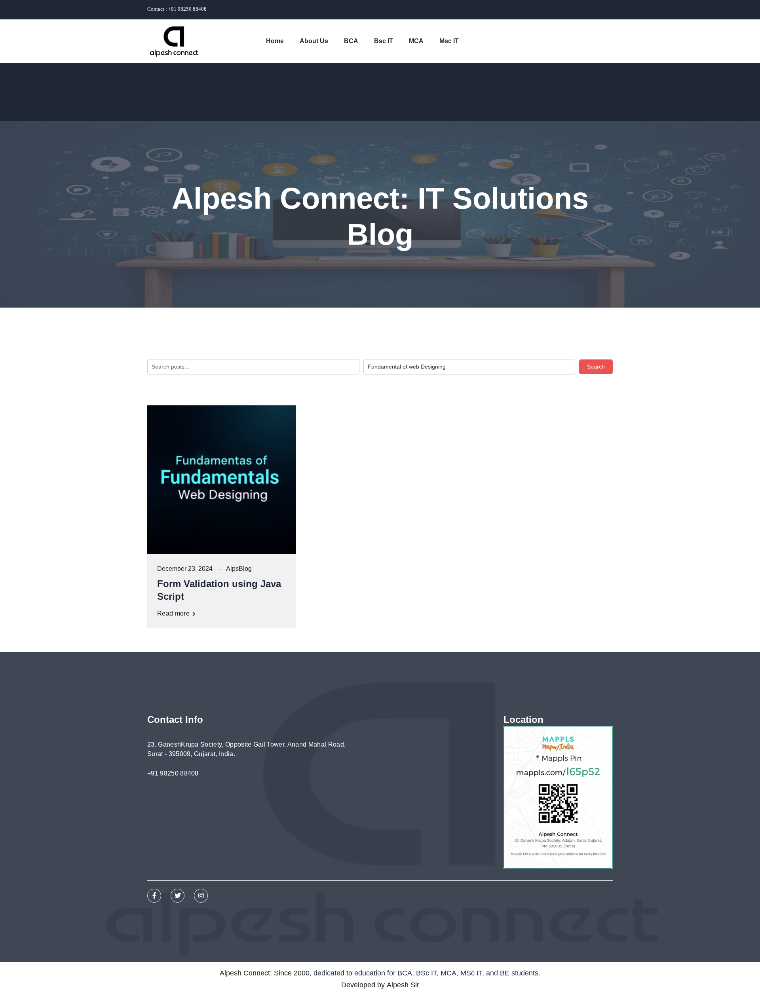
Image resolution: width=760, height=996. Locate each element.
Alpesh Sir (403, 985)
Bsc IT (383, 41)
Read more (174, 613)
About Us (314, 41)
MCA (416, 41)
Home (275, 41)
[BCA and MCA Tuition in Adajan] (174, 41)
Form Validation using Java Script (219, 590)
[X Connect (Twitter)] (177, 896)
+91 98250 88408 (173, 773)
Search (596, 366)
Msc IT (449, 41)
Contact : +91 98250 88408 (177, 9)
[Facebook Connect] (154, 896)
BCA (351, 41)
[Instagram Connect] (201, 896)
